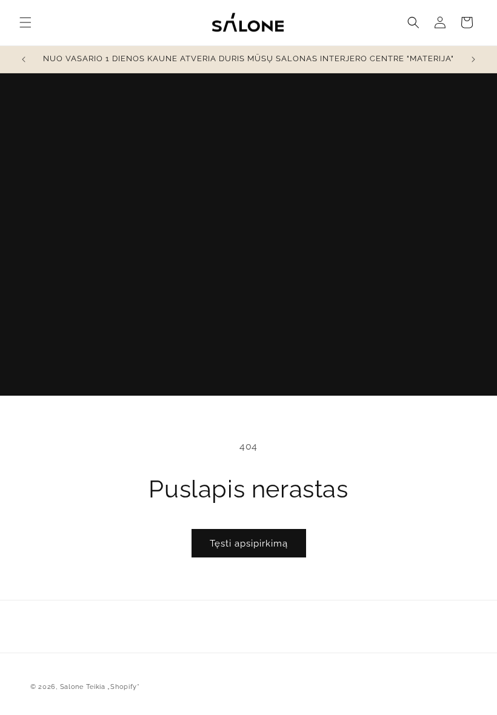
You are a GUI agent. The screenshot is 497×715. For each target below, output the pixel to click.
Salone (72, 687)
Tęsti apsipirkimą (249, 543)
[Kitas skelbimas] (473, 59)
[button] (25, 22)
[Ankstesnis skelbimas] (23, 59)
